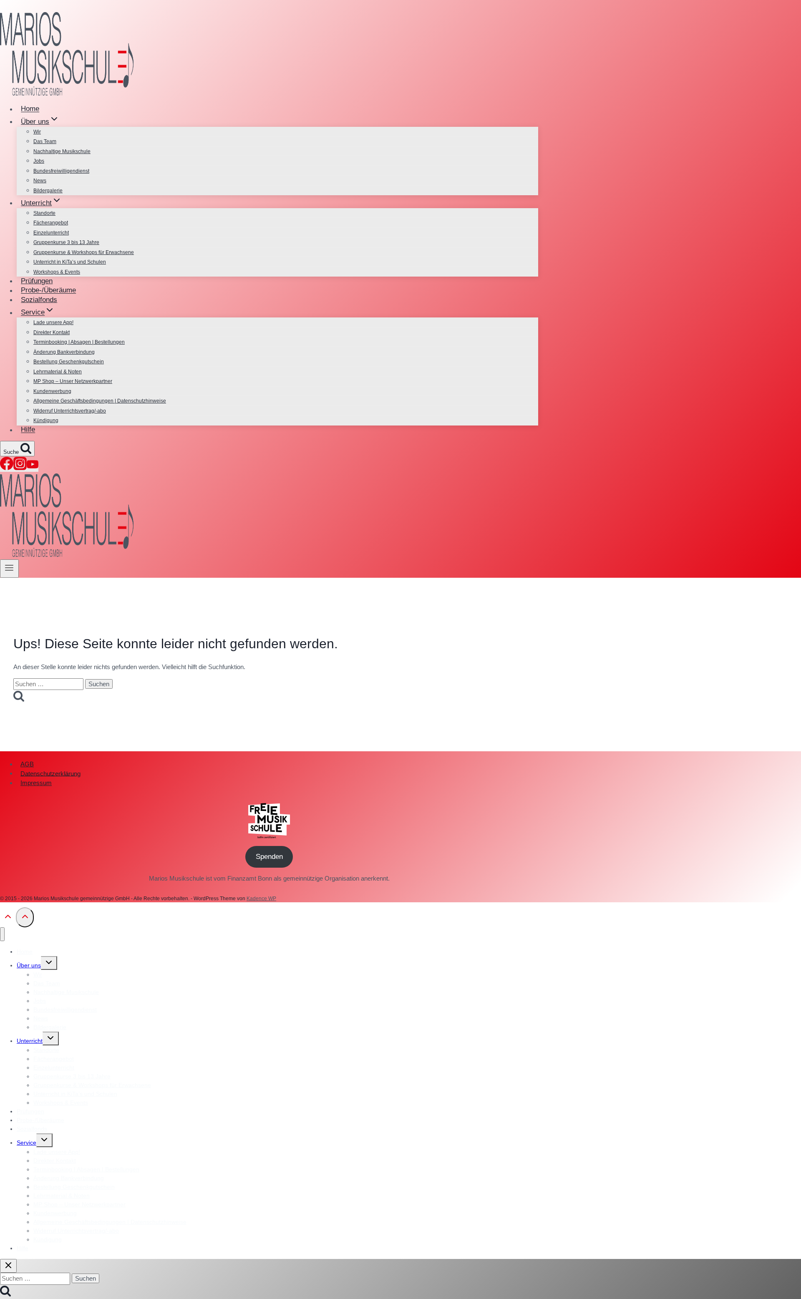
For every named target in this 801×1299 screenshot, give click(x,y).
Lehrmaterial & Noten (57, 372)
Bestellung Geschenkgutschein (68, 362)
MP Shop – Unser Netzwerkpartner (72, 381)
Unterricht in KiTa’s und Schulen (69, 262)
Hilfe (28, 430)
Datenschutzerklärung (50, 773)
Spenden (269, 857)
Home (30, 109)
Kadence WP (261, 898)
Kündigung (45, 420)
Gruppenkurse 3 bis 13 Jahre (66, 242)
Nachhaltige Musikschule (62, 151)
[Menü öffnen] (9, 568)
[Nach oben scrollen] (8, 918)
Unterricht (30, 1040)
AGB (27, 764)
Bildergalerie (48, 191)
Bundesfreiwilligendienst (61, 171)
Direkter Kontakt (51, 332)
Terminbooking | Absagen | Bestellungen (79, 342)
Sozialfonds (39, 300)
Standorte (44, 213)
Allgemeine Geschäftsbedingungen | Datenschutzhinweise (99, 401)
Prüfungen (37, 281)
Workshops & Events (56, 272)
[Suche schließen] (8, 1266)
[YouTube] (32, 467)
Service (26, 1142)
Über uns (29, 965)
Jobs (38, 161)
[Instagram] (20, 467)
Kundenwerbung (52, 391)
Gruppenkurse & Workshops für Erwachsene (83, 252)
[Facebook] (6, 467)
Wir (37, 132)
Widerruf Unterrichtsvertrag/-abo (69, 411)
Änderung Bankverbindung (64, 352)
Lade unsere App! (53, 322)
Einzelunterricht (51, 233)
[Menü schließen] (2, 934)
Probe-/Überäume (48, 291)
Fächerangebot (50, 223)
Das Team (44, 141)
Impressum (36, 782)
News (39, 181)
